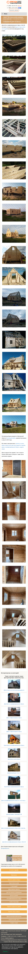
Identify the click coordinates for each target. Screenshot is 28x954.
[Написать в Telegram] (20, 8)
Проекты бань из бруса (14, 911)
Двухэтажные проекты (14, 889)
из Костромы (4, 932)
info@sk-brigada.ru (9, 938)
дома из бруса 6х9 (6, 445)
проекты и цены (20, 443)
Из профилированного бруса (14, 898)
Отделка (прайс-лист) (14, 919)
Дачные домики (14, 895)
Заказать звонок (14, 10)
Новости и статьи (22, 940)
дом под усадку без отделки (18, 445)
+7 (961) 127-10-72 (12, 8)
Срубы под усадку (14, 901)
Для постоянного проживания (14, 892)
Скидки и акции (14, 923)
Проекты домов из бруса (14, 880)
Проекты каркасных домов (14, 906)
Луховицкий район (11, 438)
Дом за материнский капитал (14, 916)
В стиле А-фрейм (14, 870)
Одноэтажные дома (14, 883)
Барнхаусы (14, 875)
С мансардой (14, 886)
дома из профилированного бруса (10, 447)
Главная (5, 17)
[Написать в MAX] (19, 8)
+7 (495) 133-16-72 (12, 5)
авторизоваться (5, 848)
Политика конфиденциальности (9, 940)
